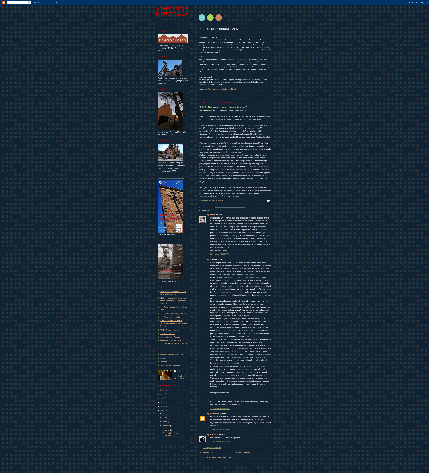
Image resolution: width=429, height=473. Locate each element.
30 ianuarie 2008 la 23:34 (220, 254)
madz (212, 215)
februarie (166, 426)
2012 (162, 402)
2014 (162, 394)
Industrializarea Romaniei (170, 365)
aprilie (165, 418)
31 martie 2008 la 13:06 (219, 429)
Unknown (214, 414)
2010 (162, 406)
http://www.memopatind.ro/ (170, 317)
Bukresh (163, 362)
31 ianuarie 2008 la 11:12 (220, 409)
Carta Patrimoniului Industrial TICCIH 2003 (224, 89)
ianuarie (166, 430)
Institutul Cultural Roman (170, 337)
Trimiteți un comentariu (212, 448)
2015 (162, 390)
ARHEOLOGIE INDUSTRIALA (172, 11)
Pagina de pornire (242, 453)
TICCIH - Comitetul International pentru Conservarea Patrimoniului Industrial (173, 300)
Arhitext (163, 358)
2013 (162, 398)
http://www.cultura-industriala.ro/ (173, 313)
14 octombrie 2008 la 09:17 (221, 442)
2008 (162, 410)
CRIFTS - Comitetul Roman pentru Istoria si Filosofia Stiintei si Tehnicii (173, 323)
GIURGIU (214, 435)
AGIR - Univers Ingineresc (171, 330)
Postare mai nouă (206, 453)
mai (164, 414)
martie (165, 422)
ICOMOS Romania (167, 334)
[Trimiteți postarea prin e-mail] (268, 201)
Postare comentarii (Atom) (221, 458)
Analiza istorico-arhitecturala (171, 354)
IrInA (179, 371)
